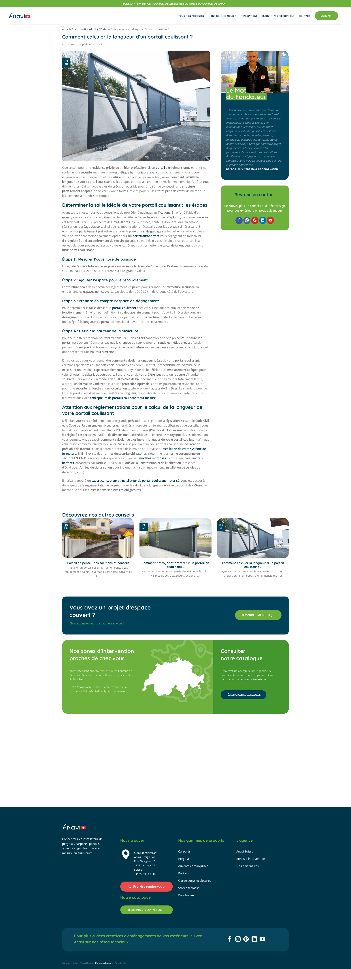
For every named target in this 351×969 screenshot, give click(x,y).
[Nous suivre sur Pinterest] (254, 220)
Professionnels (284, 15)
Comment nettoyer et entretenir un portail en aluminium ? (175, 565)
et (135, 481)
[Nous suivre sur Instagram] (246, 220)
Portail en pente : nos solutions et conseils (98, 563)
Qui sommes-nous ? (223, 15)
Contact (304, 15)
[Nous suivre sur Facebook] (239, 220)
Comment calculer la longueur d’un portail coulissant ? (253, 565)
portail (160, 168)
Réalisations (249, 15)
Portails (104, 29)
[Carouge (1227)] (146, 686)
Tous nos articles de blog (85, 29)
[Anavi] (19, 16)
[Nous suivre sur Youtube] (270, 220)
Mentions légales (104, 962)
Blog (265, 15)
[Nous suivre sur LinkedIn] (262, 220)
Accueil (66, 29)
